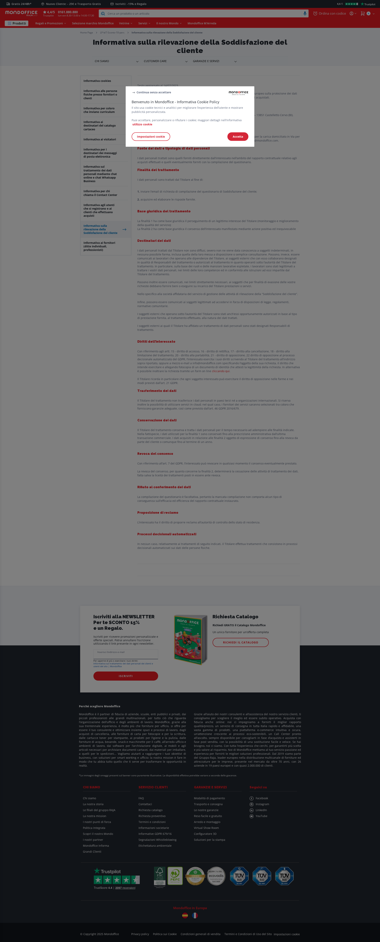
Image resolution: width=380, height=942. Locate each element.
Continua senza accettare (154, 92)
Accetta (238, 137)
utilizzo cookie (142, 124)
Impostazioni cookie (151, 137)
